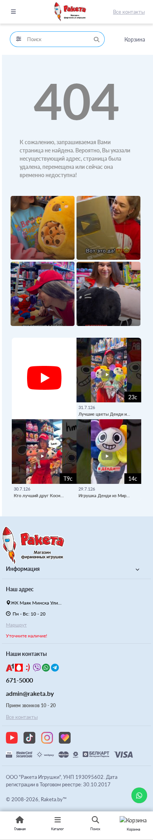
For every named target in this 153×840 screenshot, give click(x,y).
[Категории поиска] (18, 39)
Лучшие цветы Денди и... (104, 413)
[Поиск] (96, 39)
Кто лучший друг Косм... (39, 495)
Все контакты (129, 12)
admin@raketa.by (30, 693)
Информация (23, 568)
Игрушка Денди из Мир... (104, 495)
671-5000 (19, 680)
